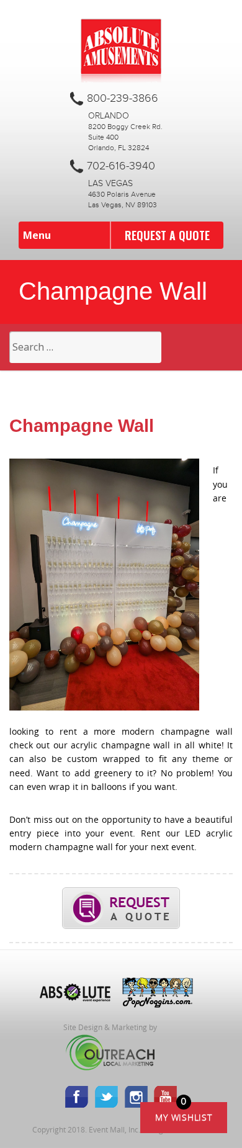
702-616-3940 (121, 166)
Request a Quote (167, 235)
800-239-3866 (122, 98)
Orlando (108, 116)
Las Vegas (110, 184)
